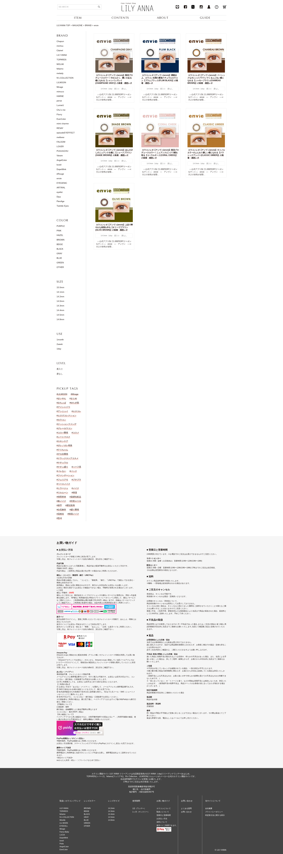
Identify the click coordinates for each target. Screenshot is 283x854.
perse (59, 101)
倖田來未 (62, 497)
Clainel (60, 50)
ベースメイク (64, 484)
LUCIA (62, 835)
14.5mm (60, 315)
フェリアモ (63, 480)
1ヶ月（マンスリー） (140, 812)
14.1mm (60, 292)
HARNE (60, 96)
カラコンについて (164, 808)
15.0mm (60, 287)
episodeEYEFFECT (66, 133)
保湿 (75, 492)
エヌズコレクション (67, 415)
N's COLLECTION (65, 78)
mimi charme (63, 123)
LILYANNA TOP (63, 25)
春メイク (62, 501)
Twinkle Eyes (63, 206)
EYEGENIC (62, 183)
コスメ (76, 433)
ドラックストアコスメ (68, 458)
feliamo (60, 69)
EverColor (61, 119)
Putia (62, 844)
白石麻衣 (62, 510)
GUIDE (205, 17)
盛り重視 (75, 510)
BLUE (59, 258)
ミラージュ (63, 488)
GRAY (59, 253)
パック (74, 471)
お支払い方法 (162, 819)
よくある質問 (186, 808)
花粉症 (61, 514)
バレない (62, 471)
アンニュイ (63, 411)
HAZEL (60, 235)
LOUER (60, 146)
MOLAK (60, 64)
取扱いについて (163, 812)
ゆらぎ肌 (75, 403)
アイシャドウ (64, 407)
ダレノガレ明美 (65, 445)
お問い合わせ (186, 812)
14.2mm (60, 296)
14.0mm (60, 301)
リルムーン (63, 492)
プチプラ (77, 480)
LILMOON (61, 82)
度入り (60, 369)
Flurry (59, 114)
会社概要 (208, 808)
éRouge (60, 174)
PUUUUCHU (62, 151)
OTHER (60, 267)
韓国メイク (74, 514)
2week (60, 344)
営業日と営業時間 (164, 815)
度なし (60, 374)
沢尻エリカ (76, 501)
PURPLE (61, 226)
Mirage (60, 87)
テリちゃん (63, 450)
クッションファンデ (67, 424)
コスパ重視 (63, 433)
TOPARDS (61, 59)
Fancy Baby (64, 832)
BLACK (60, 249)
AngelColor (62, 160)
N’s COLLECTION (67, 817)
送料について (162, 822)
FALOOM (61, 142)
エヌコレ (77, 411)
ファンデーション (66, 475)
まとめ (74, 398)
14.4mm (60, 310)
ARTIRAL (61, 187)
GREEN (60, 262)
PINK (59, 230)
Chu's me (61, 110)
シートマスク (64, 437)
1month (60, 339)
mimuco (60, 91)
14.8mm (60, 319)
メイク (76, 488)
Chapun (60, 41)
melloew (60, 137)
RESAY (60, 128)
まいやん (62, 398)
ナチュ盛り (63, 467)
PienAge (60, 201)
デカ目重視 (63, 454)
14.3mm (60, 305)
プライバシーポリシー (214, 812)
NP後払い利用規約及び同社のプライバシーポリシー (92, 598)
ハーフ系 (77, 467)
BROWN (60, 240)
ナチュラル (63, 463)
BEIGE (60, 244)
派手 (60, 505)
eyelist (59, 192)
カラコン (62, 420)
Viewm (60, 155)
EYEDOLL (64, 826)
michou (60, 46)
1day (59, 349)
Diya (59, 197)
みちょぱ (62, 403)
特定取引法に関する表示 (215, 815)
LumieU (60, 105)
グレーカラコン (65, 428)
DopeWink (61, 169)
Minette (62, 820)
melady (60, 73)
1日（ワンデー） (139, 808)
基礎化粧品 (76, 497)
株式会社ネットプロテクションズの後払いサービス (94, 595)
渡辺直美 (71, 505)
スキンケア (63, 441)
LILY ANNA (62, 55)
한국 (60, 518)
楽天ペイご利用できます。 (167, 825)
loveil (59, 165)
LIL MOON (64, 823)
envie (59, 178)
